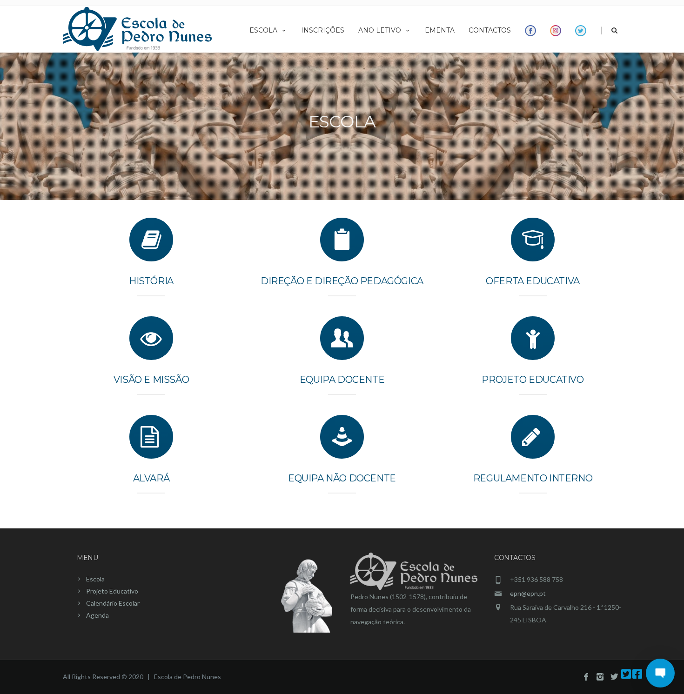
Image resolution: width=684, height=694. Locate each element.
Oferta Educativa (533, 281)
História (151, 281)
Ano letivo (379, 30)
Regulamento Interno (532, 478)
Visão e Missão (151, 379)
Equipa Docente (342, 379)
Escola (263, 30)
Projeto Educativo (532, 379)
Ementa (440, 30)
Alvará (151, 478)
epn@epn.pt (528, 593)
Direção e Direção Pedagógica (342, 281)
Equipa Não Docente (342, 478)
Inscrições (322, 30)
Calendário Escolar (113, 603)
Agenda (97, 615)
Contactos (490, 30)
